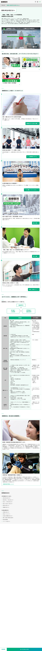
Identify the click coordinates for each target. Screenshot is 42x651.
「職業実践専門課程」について (8, 484)
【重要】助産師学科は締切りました (13, 5)
